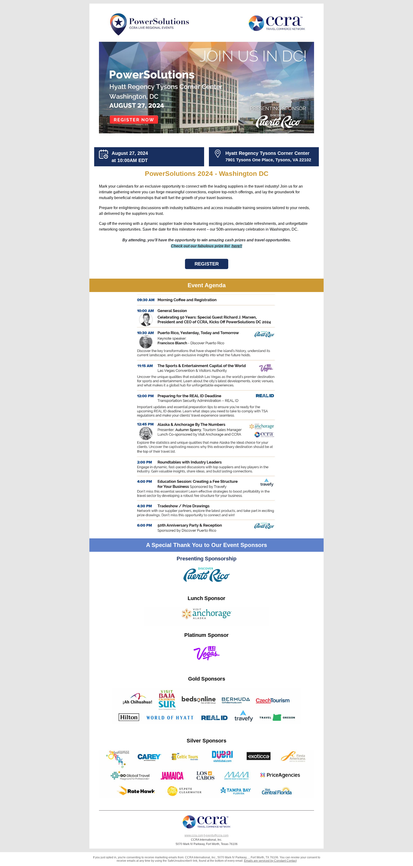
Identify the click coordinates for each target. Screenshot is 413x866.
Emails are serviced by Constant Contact (270, 860)
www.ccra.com (194, 835)
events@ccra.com (216, 835)
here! (236, 246)
